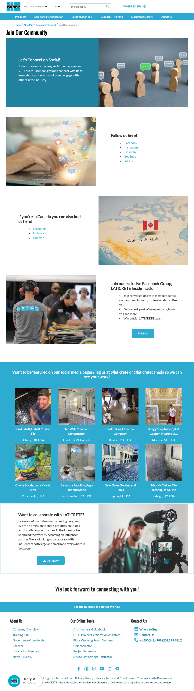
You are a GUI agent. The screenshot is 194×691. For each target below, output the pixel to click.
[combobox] (90, 6)
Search (107, 6)
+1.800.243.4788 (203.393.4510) (160, 640)
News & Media (22, 656)
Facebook (130, 143)
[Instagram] (94, 669)
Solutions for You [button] (82, 16)
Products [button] (20, 16)
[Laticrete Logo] (13, 6)
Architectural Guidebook (89, 629)
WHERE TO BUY (132, 6)
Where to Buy (148, 629)
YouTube (130, 156)
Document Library (142, 16)
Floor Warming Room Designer (93, 640)
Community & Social (46, 24)
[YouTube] (102, 669)
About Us (28, 24)
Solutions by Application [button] (48, 16)
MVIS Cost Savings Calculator (92, 656)
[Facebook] (78, 669)
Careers (18, 645)
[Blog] (117, 669)
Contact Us (146, 635)
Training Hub (21, 635)
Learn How (51, 560)
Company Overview (26, 629)
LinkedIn (130, 152)
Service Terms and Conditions (115, 678)
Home (18, 24)
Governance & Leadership (29, 640)
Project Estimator (84, 651)
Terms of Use (64, 678)
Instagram (131, 147)
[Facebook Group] (86, 669)
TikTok (128, 161)
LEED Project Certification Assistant (96, 635)
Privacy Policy (84, 678)
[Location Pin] (144, 6)
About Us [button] (166, 16)
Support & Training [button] (112, 16)
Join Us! (143, 333)
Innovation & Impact (26, 651)
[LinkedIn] (109, 669)
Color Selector (82, 645)
